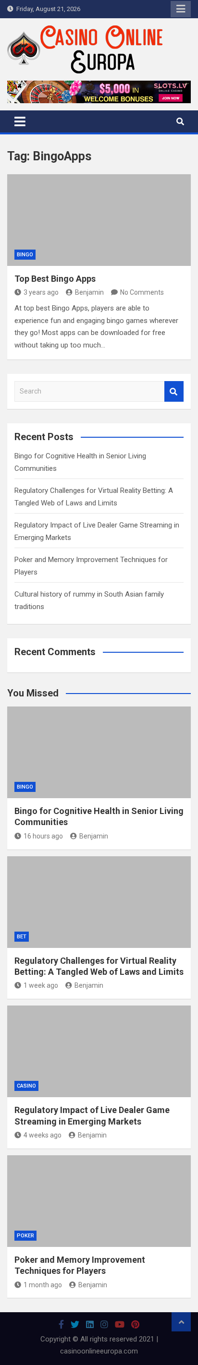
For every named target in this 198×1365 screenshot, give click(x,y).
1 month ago (43, 1285)
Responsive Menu (181, 9)
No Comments (142, 292)
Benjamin (89, 292)
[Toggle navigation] (20, 121)
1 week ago (41, 985)
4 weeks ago (43, 1135)
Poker (25, 1236)
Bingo (25, 254)
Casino (26, 1086)
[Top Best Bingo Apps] (99, 220)
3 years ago (41, 292)
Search (174, 391)
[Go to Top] (181, 1321)
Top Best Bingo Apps (55, 279)
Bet (21, 937)
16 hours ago (43, 836)
